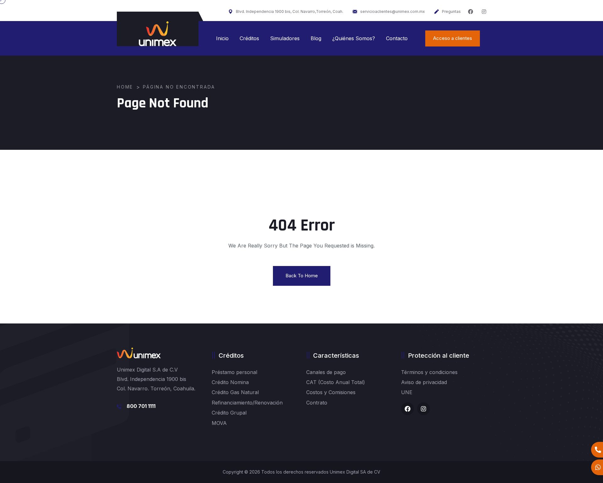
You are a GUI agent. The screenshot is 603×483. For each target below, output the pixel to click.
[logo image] (158, 33)
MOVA (219, 423)
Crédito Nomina (230, 382)
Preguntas (451, 11)
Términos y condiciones (429, 372)
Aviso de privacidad (424, 382)
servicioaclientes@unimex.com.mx (392, 11)
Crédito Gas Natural (235, 392)
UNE (406, 392)
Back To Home (301, 276)
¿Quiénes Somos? (353, 38)
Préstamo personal (234, 372)
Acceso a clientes (452, 38)
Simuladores (285, 38)
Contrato (316, 402)
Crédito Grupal (229, 413)
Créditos (249, 38)
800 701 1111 (141, 406)
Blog (316, 38)
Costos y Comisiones (331, 392)
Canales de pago (326, 372)
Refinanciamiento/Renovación (247, 402)
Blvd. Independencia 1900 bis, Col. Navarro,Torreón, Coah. (289, 11)
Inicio (222, 38)
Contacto (397, 38)
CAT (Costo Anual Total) (335, 382)
